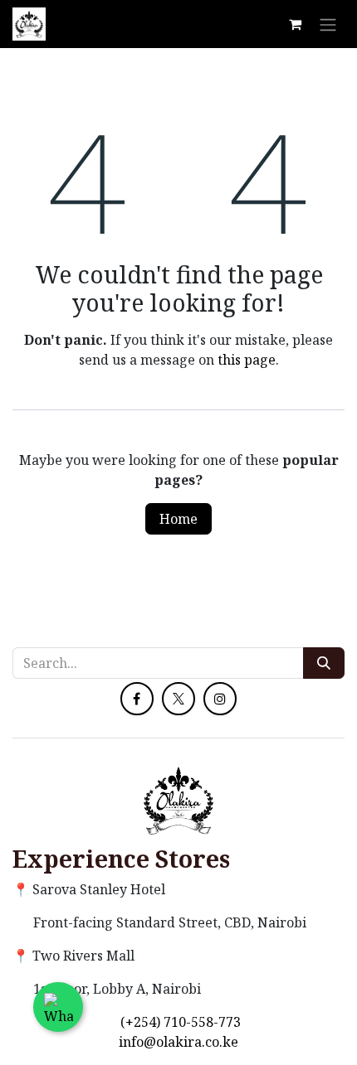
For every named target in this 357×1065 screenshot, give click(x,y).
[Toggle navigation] (328, 24)
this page (247, 360)
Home (178, 519)
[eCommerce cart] (294, 24)
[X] (178, 698)
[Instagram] (220, 698)
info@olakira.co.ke (178, 1042)
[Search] (324, 663)
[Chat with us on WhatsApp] (58, 1007)
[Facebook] (137, 698)
